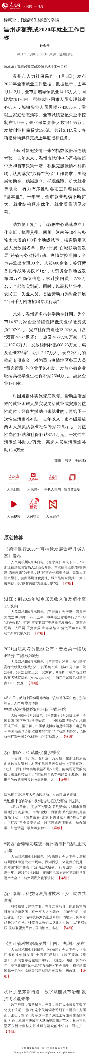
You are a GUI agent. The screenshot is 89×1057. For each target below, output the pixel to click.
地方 (40, 6)
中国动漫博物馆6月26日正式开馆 (35, 709)
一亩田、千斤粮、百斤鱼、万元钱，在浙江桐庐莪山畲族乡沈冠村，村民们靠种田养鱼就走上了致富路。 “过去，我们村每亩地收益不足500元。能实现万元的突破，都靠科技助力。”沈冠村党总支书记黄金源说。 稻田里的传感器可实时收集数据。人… (45, 769)
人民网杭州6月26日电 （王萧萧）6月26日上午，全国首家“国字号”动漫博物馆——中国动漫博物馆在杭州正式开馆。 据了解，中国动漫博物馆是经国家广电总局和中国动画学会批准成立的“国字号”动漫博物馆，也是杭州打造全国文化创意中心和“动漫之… (45, 726)
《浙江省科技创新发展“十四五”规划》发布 (44, 943)
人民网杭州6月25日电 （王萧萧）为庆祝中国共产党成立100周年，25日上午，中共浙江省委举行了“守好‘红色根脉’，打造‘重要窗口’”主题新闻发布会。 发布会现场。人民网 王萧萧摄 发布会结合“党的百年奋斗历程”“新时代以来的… (45, 622)
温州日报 (66, 54)
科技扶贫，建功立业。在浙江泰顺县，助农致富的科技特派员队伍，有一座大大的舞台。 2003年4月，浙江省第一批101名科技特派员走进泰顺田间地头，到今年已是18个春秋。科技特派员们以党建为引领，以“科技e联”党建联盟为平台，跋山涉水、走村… (45, 917)
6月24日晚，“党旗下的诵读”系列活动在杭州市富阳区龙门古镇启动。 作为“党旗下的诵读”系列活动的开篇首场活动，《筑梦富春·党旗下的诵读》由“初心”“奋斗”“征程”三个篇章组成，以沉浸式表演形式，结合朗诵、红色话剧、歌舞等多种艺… (45, 817)
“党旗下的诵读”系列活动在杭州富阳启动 (42, 800)
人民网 (27, 6)
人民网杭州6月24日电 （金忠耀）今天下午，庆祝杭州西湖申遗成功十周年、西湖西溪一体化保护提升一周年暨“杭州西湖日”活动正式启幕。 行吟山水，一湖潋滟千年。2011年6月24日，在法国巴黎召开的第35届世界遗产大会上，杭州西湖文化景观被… (45, 867)
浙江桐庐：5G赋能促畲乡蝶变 (32, 752)
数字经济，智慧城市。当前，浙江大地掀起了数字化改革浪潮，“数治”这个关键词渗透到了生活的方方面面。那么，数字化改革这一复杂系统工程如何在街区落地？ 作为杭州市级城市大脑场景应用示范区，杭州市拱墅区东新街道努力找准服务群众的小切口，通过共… (45, 1015)
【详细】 (68, 583)
